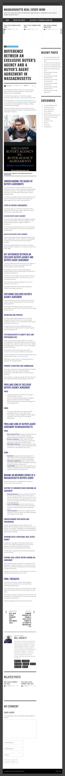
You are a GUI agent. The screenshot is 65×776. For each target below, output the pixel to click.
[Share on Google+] (35, 85)
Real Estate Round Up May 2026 (52, 63)
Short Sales (47, 125)
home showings (24, 345)
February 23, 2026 (56, 29)
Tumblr (26, 664)
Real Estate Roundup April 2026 (12, 26)
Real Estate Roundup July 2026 (10, 683)
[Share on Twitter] (32, 85)
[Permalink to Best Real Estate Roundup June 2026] (28, 692)
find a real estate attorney (27, 565)
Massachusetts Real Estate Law (52, 115)
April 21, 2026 (15, 29)
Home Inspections (48, 111)
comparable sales (23, 356)
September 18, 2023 (18, 85)
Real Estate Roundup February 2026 (50, 26)
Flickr (33, 664)
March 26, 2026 (35, 29)
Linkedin (19, 666)
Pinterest (19, 664)
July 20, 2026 (15, 685)
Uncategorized (47, 126)
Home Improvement (49, 109)
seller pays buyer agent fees (26, 497)
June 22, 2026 (33, 685)
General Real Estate (12, 46)
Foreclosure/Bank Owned (50, 105)
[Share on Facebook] (30, 85)
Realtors (46, 123)
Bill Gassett (9, 29)
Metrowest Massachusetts (51, 117)
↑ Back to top (58, 771)
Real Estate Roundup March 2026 (30, 26)
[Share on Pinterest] (35, 87)
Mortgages (47, 119)
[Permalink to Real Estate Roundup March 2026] (32, 35)
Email (26, 666)
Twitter (18, 661)
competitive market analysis (11, 352)
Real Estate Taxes (48, 121)
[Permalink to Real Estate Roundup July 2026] (11, 692)
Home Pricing (47, 113)
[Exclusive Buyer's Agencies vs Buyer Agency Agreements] (20, 143)
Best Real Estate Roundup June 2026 (27, 683)
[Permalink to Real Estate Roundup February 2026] (52, 35)
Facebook (26, 661)
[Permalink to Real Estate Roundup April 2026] (12, 35)
